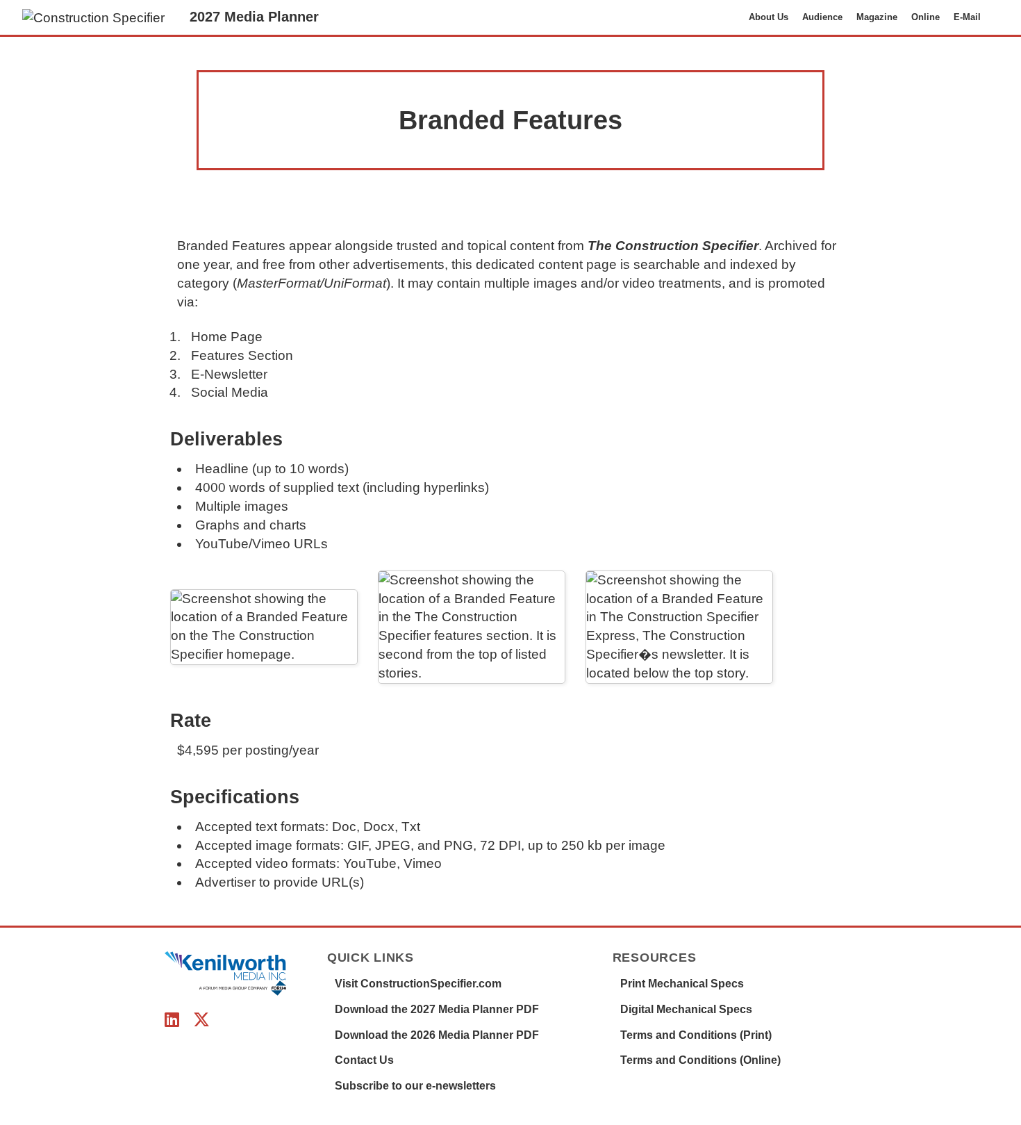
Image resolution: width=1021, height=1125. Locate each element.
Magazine (876, 17)
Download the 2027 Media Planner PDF (437, 1009)
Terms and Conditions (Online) (700, 1060)
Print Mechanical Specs (682, 983)
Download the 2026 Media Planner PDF (437, 1035)
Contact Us (364, 1060)
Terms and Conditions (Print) (696, 1035)
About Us (768, 17)
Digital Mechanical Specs (686, 1009)
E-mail (967, 17)
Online (925, 17)
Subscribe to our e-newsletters (415, 1086)
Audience (822, 17)
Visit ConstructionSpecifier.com (418, 983)
